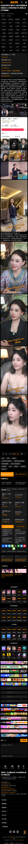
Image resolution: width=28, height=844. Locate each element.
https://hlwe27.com (6, 784)
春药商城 (17, 19)
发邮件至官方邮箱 (20, 526)
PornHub (4, 43)
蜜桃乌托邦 (24, 33)
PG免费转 (10, 29)
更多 (25, 566)
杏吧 (4, 50)
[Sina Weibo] (24, 546)
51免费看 (10, 36)
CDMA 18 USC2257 (19, 843)
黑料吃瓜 (4, 469)
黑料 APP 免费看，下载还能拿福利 (11, 70)
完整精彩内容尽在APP (7, 474)
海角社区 (4, 40)
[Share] (3, 546)
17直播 (10, 26)
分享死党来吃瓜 (21, 474)
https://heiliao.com (6, 62)
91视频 (10, 50)
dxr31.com (18, 506)
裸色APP (24, 50)
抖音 (3, 458)
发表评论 (23, 740)
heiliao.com (18, 497)
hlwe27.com (5, 57)
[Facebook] (6, 546)
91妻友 (24, 43)
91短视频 (10, 40)
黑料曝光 (23, 466)
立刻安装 (4, 515)
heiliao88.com (5, 68)
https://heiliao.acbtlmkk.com (8, 792)
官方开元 (24, 22)
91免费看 (3, 36)
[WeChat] (12, 546)
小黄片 (17, 47)
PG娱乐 (17, 26)
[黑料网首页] (14, 2)
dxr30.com (5, 506)
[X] (15, 546)
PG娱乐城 (3, 22)
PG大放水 (24, 29)
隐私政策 (12, 843)
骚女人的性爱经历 (15, 463)
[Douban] (18, 546)
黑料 (10, 466)
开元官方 (24, 26)
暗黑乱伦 (17, 36)
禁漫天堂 (17, 43)
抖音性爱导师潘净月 (6, 461)
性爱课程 (4, 466)
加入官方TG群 (7, 526)
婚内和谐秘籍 (5, 463)
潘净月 (14, 458)
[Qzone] (21, 546)
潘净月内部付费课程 (19, 461)
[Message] (13, 548)
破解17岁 (24, 36)
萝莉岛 (10, 43)
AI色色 (10, 47)
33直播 (3, 33)
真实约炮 (10, 19)
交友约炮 (4, 19)
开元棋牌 (17, 22)
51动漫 (17, 50)
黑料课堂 (9, 15)
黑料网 (16, 466)
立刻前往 (17, 514)
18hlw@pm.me (5, 76)
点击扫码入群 (18, 521)
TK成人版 (24, 40)
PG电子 (3, 26)
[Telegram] (9, 546)
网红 (8, 458)
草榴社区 (4, 47)
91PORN (17, 40)
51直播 (17, 29)
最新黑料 (3, 15)
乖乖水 (24, 19)
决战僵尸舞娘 (18, 33)
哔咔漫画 (24, 47)
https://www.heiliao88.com (8, 789)
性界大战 (10, 33)
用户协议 (7, 843)
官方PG (10, 22)
